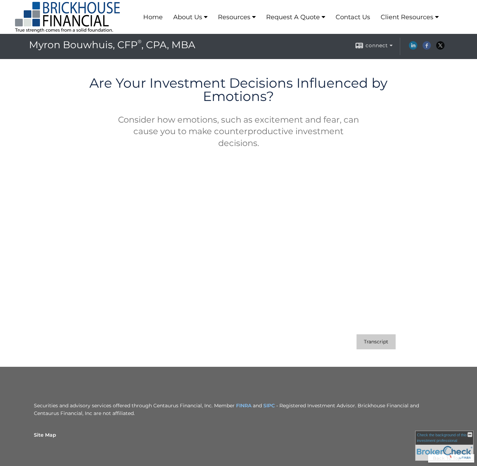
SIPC (269, 405)
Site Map (45, 435)
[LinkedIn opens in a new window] (413, 48)
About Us (187, 17)
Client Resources (407, 17)
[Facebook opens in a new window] (427, 48)
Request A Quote (293, 17)
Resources (234, 17)
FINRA (243, 405)
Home (153, 17)
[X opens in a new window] (440, 48)
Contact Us (353, 17)
